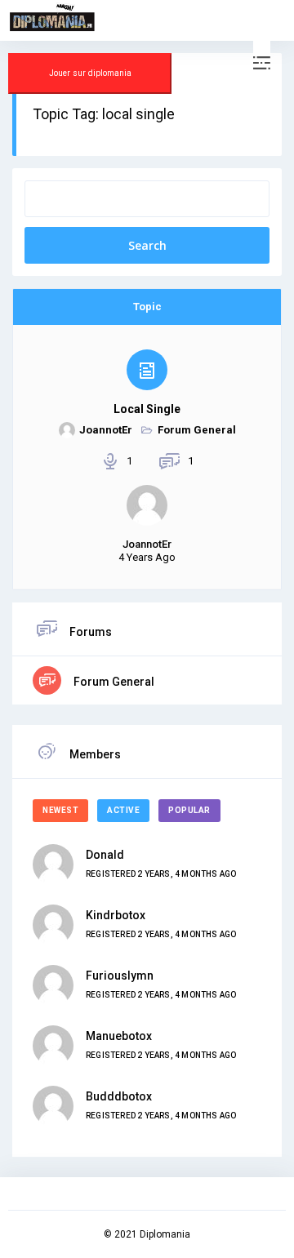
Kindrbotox (115, 915)
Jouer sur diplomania (90, 73)
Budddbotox (119, 1096)
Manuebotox (119, 1035)
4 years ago (147, 557)
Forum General (197, 430)
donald (105, 854)
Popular (189, 810)
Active (123, 810)
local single (147, 409)
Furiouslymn (120, 975)
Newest (60, 810)
